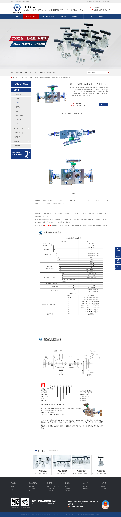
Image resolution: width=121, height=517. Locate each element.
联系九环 (101, 1)
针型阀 (25, 72)
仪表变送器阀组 (30, 16)
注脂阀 (20, 72)
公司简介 (85, 486)
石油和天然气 (32, 486)
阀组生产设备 (50, 488)
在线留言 (95, 1)
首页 (19, 77)
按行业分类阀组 (19, 128)
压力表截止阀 (41, 72)
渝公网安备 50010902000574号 (77, 506)
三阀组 (30, 72)
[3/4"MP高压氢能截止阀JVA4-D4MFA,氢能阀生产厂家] (81, 462)
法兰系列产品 (18, 133)
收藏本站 (89, 1)
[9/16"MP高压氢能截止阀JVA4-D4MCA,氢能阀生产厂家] (101, 462)
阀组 (12, 488)
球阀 (54, 72)
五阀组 (18, 107)
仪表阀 (31, 77)
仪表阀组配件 (19, 119)
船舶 (30, 490)
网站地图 (107, 1)
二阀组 (35, 72)
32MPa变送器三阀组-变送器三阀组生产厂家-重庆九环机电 (55, 77)
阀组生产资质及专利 (48, 16)
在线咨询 (104, 104)
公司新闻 (67, 486)
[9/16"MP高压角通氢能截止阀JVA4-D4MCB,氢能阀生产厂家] (42, 462)
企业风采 (85, 488)
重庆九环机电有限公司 (88, 514)
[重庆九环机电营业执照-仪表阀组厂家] (24, 8)
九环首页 (17, 16)
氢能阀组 (18, 94)
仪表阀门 (49, 72)
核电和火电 (32, 488)
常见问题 (67, 490)
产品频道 (24, 77)
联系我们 (101, 16)
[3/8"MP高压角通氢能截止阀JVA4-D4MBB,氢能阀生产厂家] (62, 462)
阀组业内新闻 (68, 488)
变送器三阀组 (47, 225)
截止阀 (13, 486)
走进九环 (89, 16)
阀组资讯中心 (76, 16)
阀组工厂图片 (50, 490)
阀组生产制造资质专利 (53, 486)
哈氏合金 (17, 145)
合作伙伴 (63, 16)
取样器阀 (17, 137)
